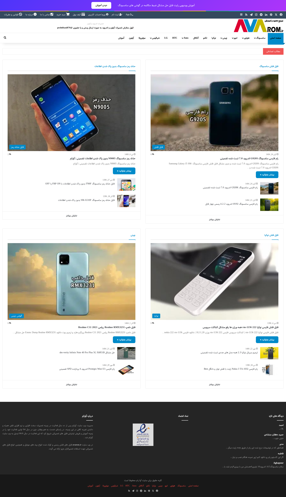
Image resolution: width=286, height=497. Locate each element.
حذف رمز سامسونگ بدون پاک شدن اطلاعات (115, 66)
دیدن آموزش (101, 5)
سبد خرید (61, 14)
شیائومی (156, 38)
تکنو (205, 38)
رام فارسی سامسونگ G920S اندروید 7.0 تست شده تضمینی (249, 158)
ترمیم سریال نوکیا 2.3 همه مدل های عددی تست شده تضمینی (229, 352)
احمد (281, 425)
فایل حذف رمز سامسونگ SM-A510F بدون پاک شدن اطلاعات (86, 200)
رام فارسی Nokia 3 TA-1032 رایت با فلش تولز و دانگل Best (231, 369)
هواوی (246, 38)
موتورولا (142, 38)
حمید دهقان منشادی (274, 434)
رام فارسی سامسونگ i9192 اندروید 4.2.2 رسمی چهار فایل (231, 204)
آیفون (131, 38)
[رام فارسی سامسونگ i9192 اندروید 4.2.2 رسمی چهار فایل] (269, 205)
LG (166, 38)
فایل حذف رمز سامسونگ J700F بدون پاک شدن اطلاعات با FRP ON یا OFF (80, 184)
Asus (186, 38)
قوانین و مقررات (11, 14)
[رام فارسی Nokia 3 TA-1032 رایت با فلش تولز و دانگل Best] (269, 370)
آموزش (121, 38)
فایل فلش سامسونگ (269, 66)
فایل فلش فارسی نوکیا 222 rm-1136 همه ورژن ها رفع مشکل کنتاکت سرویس (240, 327)
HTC (174, 38)
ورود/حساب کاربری (97, 14)
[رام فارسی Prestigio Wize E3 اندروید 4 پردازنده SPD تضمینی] (126, 370)
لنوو (235, 38)
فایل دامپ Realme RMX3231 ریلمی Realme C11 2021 (106, 327)
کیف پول (77, 14)
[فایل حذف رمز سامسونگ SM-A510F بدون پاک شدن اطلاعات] (126, 201)
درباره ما (29, 14)
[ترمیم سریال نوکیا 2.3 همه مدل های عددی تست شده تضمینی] (269, 353)
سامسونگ (260, 38)
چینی (224, 38)
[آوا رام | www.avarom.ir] (259, 25)
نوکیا (214, 38)
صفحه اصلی (275, 38)
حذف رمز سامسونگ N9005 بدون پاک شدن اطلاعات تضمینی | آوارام (102, 158)
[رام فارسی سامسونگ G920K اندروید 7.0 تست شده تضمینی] (269, 188)
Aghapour (278, 463)
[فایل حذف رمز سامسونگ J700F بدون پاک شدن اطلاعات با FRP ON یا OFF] (126, 184)
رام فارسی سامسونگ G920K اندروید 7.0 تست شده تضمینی (230, 187)
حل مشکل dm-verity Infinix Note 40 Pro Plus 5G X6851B (87, 352)
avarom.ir (77, 444)
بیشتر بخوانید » (267, 174)
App (128, 14)
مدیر (281, 444)
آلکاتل (196, 38)
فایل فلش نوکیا (271, 235)
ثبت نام (115, 14)
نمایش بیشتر (214, 219)
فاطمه (281, 453)
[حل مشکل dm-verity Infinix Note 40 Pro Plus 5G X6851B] (126, 353)
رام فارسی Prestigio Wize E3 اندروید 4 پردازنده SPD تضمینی (87, 369)
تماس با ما (45, 14)
